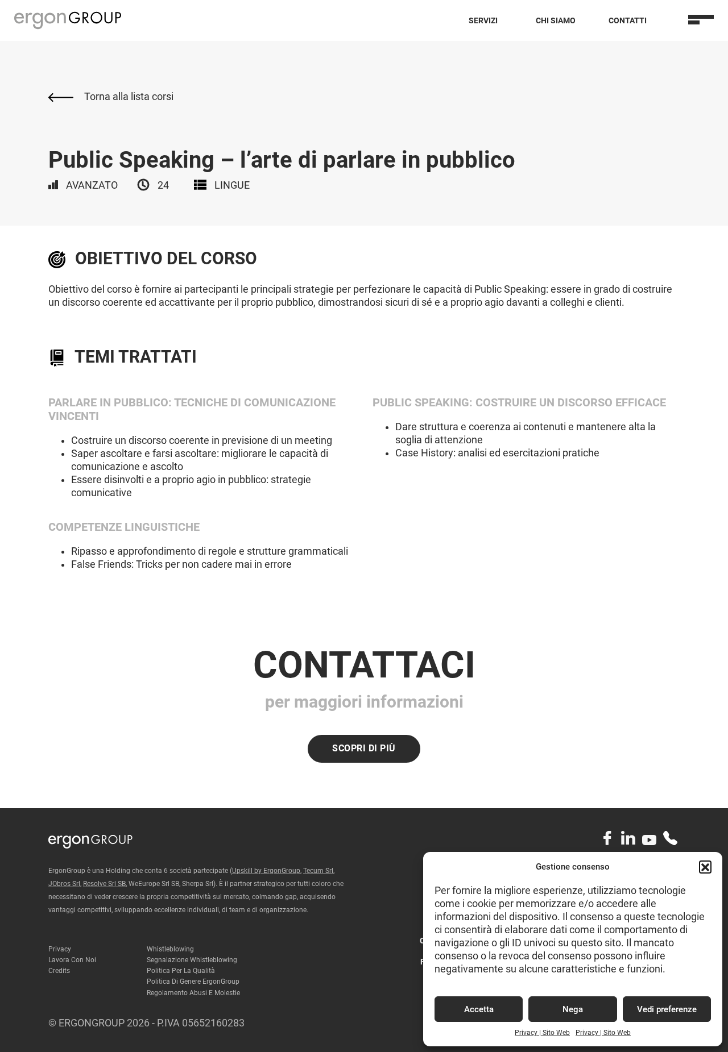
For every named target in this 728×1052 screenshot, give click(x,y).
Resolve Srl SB (104, 884)
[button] (705, 866)
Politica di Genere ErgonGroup (193, 982)
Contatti (628, 20)
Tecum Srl (318, 871)
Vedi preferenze (667, 1009)
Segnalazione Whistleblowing (192, 960)
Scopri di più (364, 748)
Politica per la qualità (181, 971)
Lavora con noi (72, 960)
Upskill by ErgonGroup (266, 871)
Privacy (59, 949)
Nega (572, 1009)
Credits (59, 971)
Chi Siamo (556, 20)
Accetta (479, 1009)
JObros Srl (64, 884)
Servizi (483, 20)
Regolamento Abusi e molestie (193, 993)
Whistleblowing (170, 949)
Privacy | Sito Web (542, 1033)
